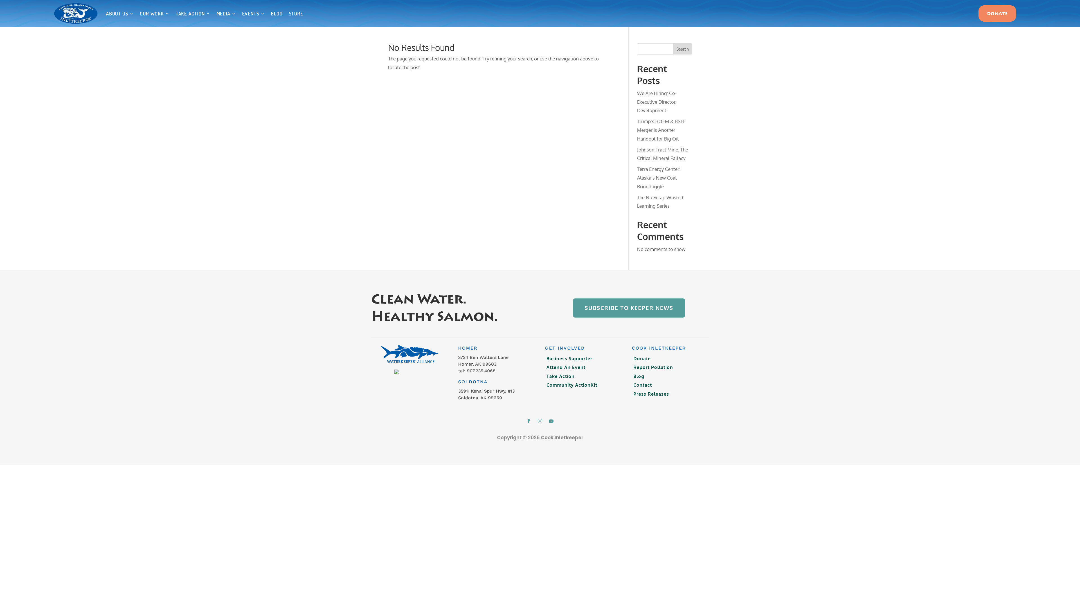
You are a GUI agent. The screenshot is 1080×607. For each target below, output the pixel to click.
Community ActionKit (571, 385)
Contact (642, 385)
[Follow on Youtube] (551, 420)
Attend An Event (566, 367)
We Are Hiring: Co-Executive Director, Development (657, 101)
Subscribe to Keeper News (629, 307)
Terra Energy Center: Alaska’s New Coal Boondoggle (658, 177)
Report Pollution (653, 367)
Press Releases (651, 394)
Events (250, 13)
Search (682, 49)
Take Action (190, 13)
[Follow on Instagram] (540, 420)
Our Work (152, 13)
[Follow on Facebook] (528, 420)
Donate (997, 14)
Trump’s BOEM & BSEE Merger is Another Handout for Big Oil (661, 129)
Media (223, 13)
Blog (276, 13)
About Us (117, 13)
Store (296, 13)
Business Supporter (569, 358)
